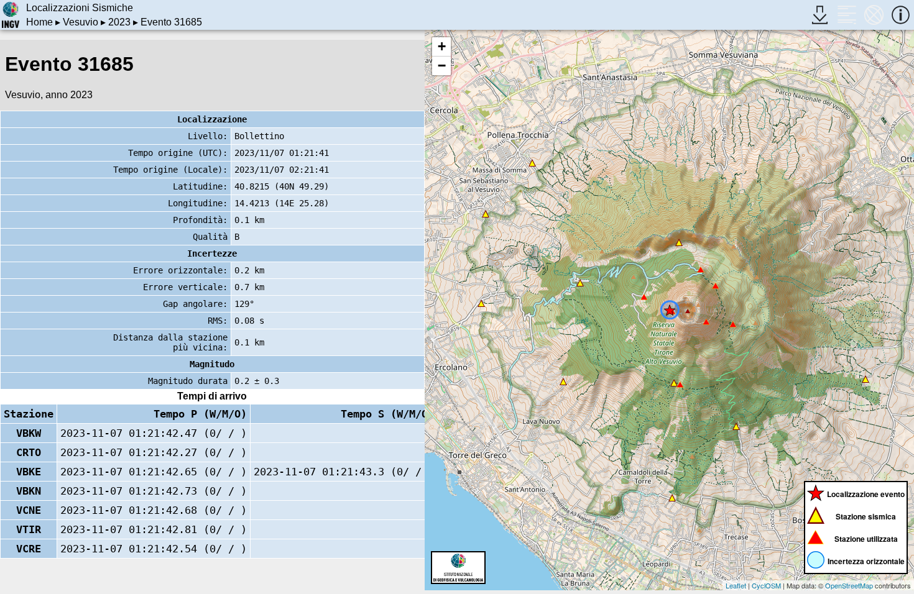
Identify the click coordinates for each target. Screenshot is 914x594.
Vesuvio (80, 22)
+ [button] (442, 46)
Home (39, 22)
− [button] (442, 65)
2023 (119, 22)
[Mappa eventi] (874, 14)
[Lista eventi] (846, 14)
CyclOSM (766, 585)
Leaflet (736, 585)
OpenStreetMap (849, 585)
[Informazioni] (900, 14)
